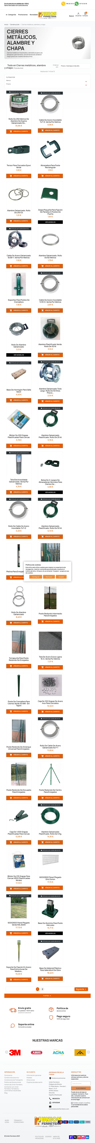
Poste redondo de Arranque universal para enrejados (18, 748)
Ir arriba (47, 995)
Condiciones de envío (11, 1078)
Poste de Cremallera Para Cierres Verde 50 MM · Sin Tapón (19, 703)
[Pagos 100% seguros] (51, 1017)
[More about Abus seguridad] (36, 1052)
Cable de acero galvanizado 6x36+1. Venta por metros (19, 256)
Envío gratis (24, 1008)
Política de (62, 1008)
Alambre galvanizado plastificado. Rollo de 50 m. (50, 527)
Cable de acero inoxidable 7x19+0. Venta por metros (50, 301)
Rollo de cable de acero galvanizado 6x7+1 (50, 746)
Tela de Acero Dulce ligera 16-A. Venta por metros (50, 658)
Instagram (83, 1136)
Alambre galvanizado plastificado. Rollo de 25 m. (50, 436)
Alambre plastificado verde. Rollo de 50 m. (50, 345)
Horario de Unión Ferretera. (13, 1085)
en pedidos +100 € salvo (26, 1011)
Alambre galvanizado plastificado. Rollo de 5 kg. (50, 833)
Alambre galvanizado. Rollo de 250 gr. (18, 211)
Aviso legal (7, 1121)
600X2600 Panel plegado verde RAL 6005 (19, 923)
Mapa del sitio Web (56, 1137)
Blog (5, 1093)
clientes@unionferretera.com (59, 1109)
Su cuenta (31, 1072)
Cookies (48, 1137)
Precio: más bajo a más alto (75, 66)
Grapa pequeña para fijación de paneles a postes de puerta (50, 212)
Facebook (71, 1136)
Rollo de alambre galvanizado (18, 345)
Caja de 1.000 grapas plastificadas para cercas (19, 833)
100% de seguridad (63, 1019)
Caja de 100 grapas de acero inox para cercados (50, 702)
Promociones (23, 15)
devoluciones (61, 1011)
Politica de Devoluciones (12, 1082)
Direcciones (31, 1080)
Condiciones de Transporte (13, 1080)
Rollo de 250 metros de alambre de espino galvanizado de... (19, 121)
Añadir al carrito (19, 131)
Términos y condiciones (19, 1121)
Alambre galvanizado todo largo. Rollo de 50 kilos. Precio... (50, 390)
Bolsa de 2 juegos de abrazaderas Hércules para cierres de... (50, 482)
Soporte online (26, 1024)
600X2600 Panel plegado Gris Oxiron (50, 878)
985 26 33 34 (70, 3)
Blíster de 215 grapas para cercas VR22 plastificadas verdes (18, 878)
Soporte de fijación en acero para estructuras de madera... (18, 969)
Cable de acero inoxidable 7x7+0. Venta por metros (50, 121)
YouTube (79, 1136)
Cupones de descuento (34, 1082)
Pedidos (29, 1078)
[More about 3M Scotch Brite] (14, 1052)
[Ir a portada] (48, 1122)
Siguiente (81, 989)
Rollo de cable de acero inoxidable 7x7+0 (18, 527)
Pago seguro (63, 1016)
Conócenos (8, 1075)
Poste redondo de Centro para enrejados (50, 791)
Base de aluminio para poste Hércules (50, 924)
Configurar (35, 577)
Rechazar (49, 577)
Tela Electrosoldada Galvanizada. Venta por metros (18, 481)
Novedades (34, 15)
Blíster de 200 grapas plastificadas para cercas (19, 436)
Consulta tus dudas (24, 1027)
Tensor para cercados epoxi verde (19, 166)
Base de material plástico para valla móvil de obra (50, 969)
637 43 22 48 (83, 3)
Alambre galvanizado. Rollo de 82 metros (50, 256)
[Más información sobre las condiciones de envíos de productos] (12, 1010)
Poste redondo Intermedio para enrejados (50, 614)
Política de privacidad (39, 1137)
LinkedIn (87, 1136)
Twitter (75, 1136)
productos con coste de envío (24, 1012)
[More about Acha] (58, 1052)
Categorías (12, 15)
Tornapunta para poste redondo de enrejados (19, 659)
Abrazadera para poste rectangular (50, 166)
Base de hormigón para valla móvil (19, 390)
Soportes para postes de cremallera (19, 301)
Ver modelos (50, 222)
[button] (6, 1052)
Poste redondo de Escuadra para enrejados (18, 791)
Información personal (34, 1075)
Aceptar (61, 577)
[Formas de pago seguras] (74, 1122)
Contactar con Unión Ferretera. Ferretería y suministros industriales (12, 1089)
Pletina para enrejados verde (18, 571)
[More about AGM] (80, 1052)
